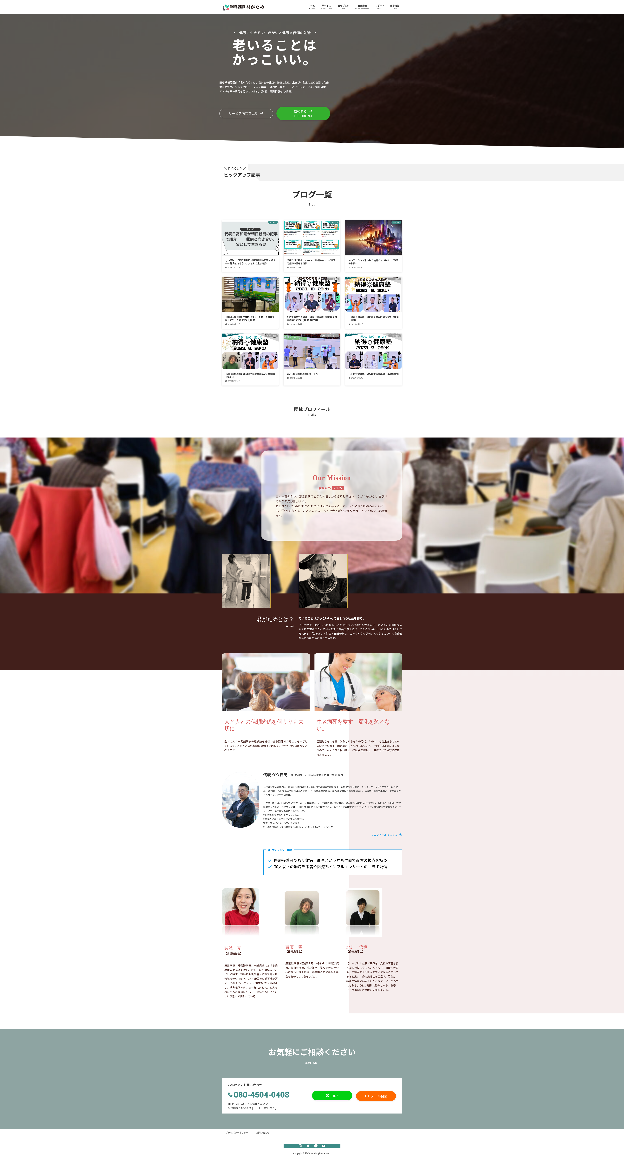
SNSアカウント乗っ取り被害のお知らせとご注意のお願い (373, 262)
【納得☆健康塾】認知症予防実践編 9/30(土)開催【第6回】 (373, 318)
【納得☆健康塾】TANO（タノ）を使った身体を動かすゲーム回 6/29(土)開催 (250, 318)
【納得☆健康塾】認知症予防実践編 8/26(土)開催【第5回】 (250, 375)
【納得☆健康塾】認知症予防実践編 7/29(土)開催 (373, 373)
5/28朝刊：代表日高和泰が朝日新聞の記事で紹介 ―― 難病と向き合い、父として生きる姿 (250, 262)
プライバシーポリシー (237, 1132)
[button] (246, 113)
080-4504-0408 (261, 1094)
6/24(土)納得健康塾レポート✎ (302, 373)
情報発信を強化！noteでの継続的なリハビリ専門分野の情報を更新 (311, 262)
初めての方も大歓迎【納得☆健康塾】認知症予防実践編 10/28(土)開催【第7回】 (312, 318)
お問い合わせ (263, 1132)
